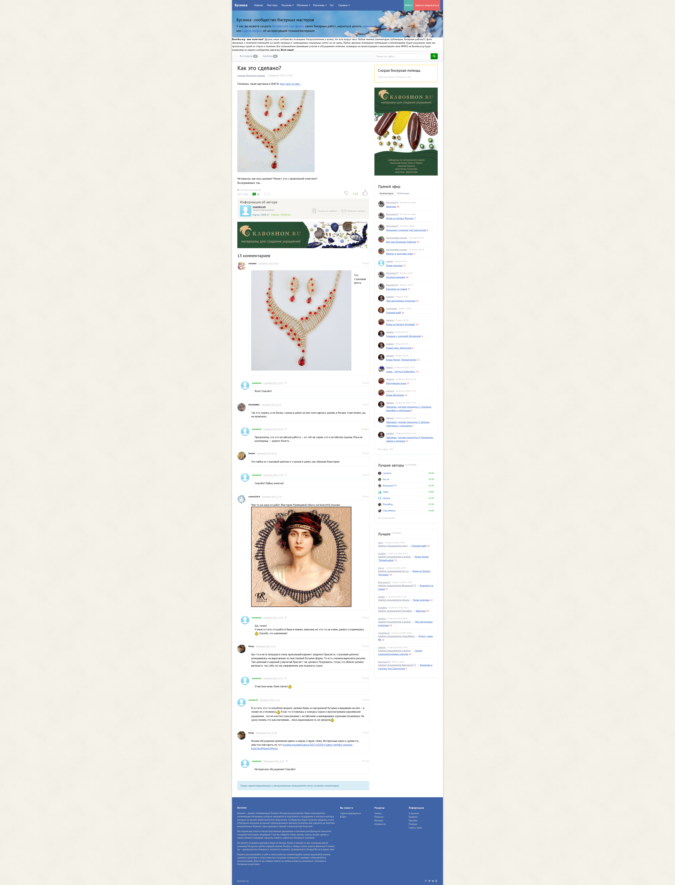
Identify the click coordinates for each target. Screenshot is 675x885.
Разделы (379, 816)
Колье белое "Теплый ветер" (401, 359)
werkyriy (390, 320)
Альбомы (270, 56)
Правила (413, 816)
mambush (259, 207)
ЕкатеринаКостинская (396, 237)
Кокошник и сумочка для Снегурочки (406, 230)
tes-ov (386, 479)
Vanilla (251, 453)
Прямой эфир (389, 186)
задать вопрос (252, 31)
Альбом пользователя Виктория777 (397, 585)
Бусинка (241, 5)
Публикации (403, 193)
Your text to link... (290, 83)
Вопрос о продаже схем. (399, 253)
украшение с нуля (374, 26)
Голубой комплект (395, 277)
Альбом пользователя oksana (393, 599)
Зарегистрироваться (427, 5)
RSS (409, 77)
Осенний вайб (393, 312)
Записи (378, 813)
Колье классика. (394, 265)
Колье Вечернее (395, 395)
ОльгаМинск (389, 510)
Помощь (413, 824)
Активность (380, 824)
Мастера (272, 5)
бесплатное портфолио (288, 26)
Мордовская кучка (396, 383)
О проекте (414, 813)
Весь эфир (383, 449)
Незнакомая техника (250, 190)
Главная (258, 5)
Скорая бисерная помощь (251, 75)
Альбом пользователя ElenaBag (395, 610)
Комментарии (386, 193)
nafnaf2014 (254, 496)
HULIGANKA (253, 404)
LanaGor (390, 296)
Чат (332, 5)
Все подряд (248, 56)
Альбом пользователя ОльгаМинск (396, 636)
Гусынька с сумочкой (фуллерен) (403, 336)
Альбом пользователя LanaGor (394, 556)
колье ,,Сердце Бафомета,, (401, 371)
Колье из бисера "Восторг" (400, 218)
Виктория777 (392, 202)
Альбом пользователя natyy (393, 545)
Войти (408, 5)
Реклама (413, 820)
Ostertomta (391, 308)
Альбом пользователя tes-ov (393, 571)
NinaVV (389, 367)
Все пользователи (386, 518)
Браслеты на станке (396, 289)
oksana (389, 261)
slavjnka (252, 263)
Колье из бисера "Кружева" (400, 324)
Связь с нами (415, 827)
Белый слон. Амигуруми (399, 347)
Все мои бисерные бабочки (401, 241)
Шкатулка (391, 206)
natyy (385, 491)
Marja (251, 646)
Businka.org (243, 881)
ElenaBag (388, 504)
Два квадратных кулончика (401, 300)
